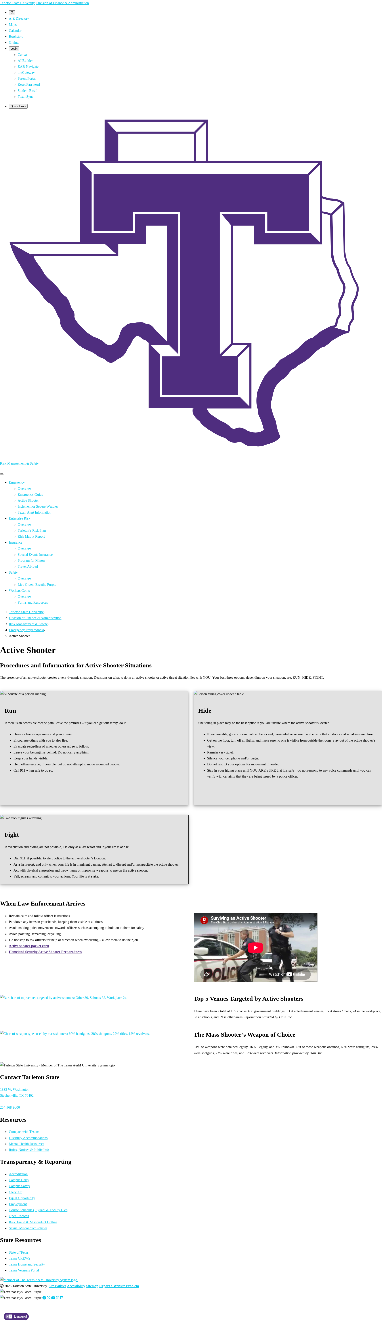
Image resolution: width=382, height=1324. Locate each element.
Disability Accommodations (28, 1138)
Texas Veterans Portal (24, 1270)
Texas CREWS (19, 1258)
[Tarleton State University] (191, 454)
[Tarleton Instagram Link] (57, 1298)
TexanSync (25, 96)
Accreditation (18, 1174)
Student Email (27, 90)
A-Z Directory (19, 18)
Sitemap (92, 1286)
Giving (14, 42)
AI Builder (25, 60)
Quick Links (18, 106)
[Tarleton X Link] (48, 1298)
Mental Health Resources (26, 1144)
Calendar (15, 30)
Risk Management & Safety (19, 463)
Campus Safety (19, 1186)
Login (14, 48)
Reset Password (29, 84)
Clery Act (15, 1192)
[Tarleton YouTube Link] (53, 1298)
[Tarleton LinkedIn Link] (61, 1298)
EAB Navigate (28, 66)
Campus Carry (19, 1180)
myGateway (26, 72)
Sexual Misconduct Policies (28, 1228)
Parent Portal (27, 78)
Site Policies (57, 1286)
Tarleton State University (17, 3)
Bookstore (16, 36)
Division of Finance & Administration (62, 3)
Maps (13, 24)
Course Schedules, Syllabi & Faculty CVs (38, 1210)
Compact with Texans (24, 1132)
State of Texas (19, 1252)
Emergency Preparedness (26, 630)
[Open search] (12, 12)
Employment (18, 1204)
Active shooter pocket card (29, 946)
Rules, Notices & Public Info (29, 1150)
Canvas (23, 55)
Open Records (19, 1216)
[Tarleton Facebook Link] (44, 1298)
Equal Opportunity (22, 1198)
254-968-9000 (10, 1107)
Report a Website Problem (119, 1286)
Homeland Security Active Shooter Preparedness (45, 952)
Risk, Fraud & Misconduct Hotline (33, 1222)
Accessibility (76, 1286)
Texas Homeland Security (27, 1264)
